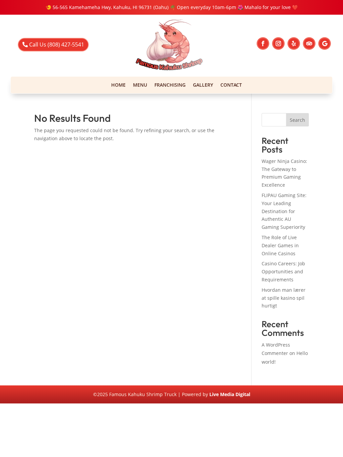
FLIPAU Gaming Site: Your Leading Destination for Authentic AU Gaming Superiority (284, 211)
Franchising (170, 85)
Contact (231, 85)
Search (297, 120)
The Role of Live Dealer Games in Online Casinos (280, 245)
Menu (140, 85)
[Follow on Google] (324, 43)
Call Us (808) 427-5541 (56, 44)
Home (118, 85)
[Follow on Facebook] (263, 43)
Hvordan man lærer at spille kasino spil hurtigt (283, 298)
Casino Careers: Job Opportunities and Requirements (283, 271)
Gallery (203, 85)
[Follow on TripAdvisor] (309, 43)
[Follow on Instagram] (278, 43)
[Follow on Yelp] (293, 43)
